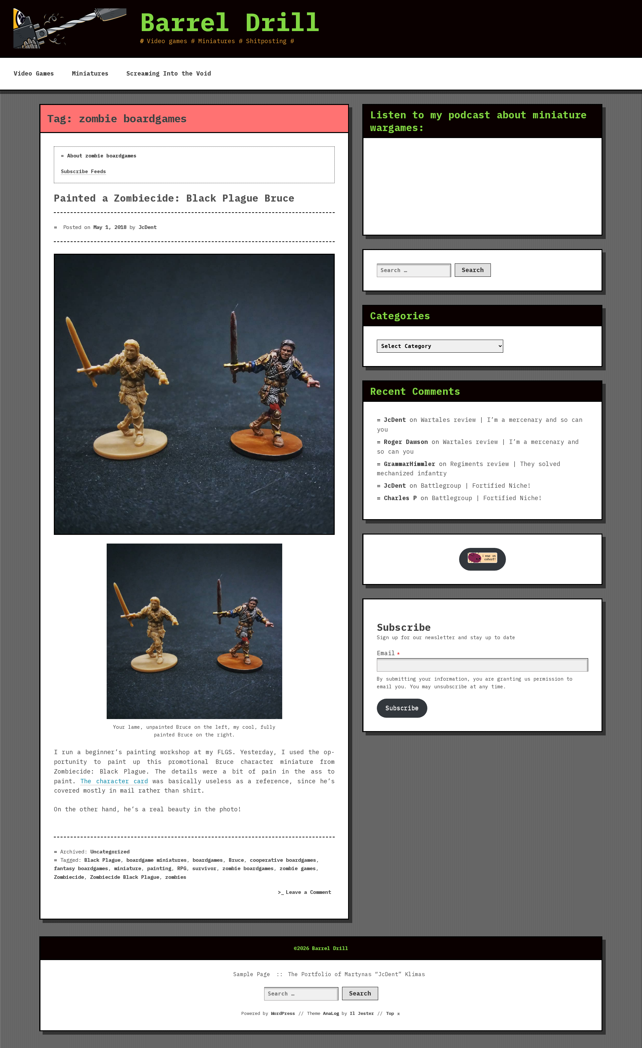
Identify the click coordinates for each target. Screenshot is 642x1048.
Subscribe (402, 708)
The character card (114, 781)
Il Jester (362, 1013)
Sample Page (251, 974)
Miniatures (90, 73)
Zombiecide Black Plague (124, 877)
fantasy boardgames (81, 868)
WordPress (283, 1013)
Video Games (34, 73)
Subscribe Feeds (83, 171)
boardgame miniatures (156, 859)
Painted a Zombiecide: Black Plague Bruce (174, 198)
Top (393, 1013)
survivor (204, 868)
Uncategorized (109, 851)
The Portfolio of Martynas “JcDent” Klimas (356, 974)
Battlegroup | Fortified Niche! (476, 485)
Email (386, 653)
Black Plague (102, 859)
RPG (181, 868)
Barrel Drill (230, 21)
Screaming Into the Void (168, 73)
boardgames (208, 859)
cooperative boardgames (283, 859)
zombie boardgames (248, 868)
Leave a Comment (310, 892)
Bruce (236, 859)
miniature (127, 868)
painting (159, 868)
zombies (175, 877)
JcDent (147, 227)
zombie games (298, 868)
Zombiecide (69, 877)
